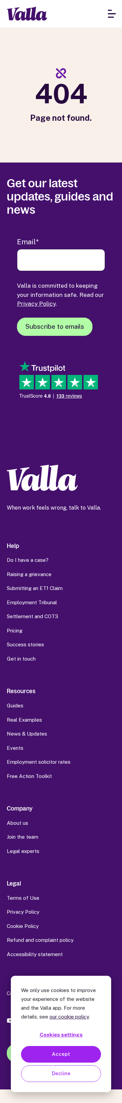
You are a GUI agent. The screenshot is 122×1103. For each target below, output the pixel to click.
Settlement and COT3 (32, 616)
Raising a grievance (29, 574)
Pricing (14, 630)
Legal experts (23, 851)
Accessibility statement (35, 954)
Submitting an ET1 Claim (35, 588)
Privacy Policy (36, 303)
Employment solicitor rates (38, 762)
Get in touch (21, 659)
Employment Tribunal (32, 602)
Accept (61, 1054)
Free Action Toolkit (29, 776)
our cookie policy (69, 1017)
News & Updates (27, 734)
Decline (61, 1073)
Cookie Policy (23, 926)
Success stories (25, 644)
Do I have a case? (27, 560)
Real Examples (24, 720)
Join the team (22, 837)
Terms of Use (23, 898)
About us (17, 823)
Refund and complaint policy (40, 940)
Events (15, 748)
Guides (15, 705)
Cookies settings (61, 1035)
